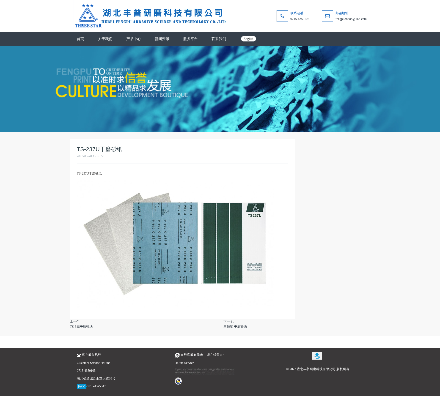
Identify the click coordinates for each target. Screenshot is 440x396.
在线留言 (216, 355)
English (248, 39)
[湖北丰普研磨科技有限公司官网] (150, 16)
